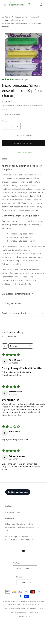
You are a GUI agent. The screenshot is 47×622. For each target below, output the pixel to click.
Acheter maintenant (23, 143)
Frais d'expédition (16, 105)
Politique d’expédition (19, 612)
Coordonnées (33, 612)
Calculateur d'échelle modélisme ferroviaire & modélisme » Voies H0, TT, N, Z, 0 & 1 (22, 527)
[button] (5, 4)
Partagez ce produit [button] (13, 303)
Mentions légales (25, 616)
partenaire (9, 518)
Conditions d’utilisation (35, 608)
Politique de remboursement (15, 608)
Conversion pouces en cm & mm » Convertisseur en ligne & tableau (19, 538)
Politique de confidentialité (31, 604)
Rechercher (10, 506)
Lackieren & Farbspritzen (12, 20)
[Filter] (4, 346)
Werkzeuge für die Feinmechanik (25, 17)
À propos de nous (12, 512)
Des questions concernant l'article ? (17, 293)
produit (4, 109)
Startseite (6, 17)
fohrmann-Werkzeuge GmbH (17, 601)
